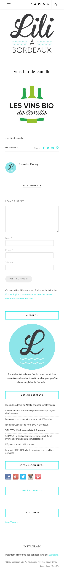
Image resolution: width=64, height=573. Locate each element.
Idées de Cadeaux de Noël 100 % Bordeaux (26, 425)
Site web (9, 262)
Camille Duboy (29, 164)
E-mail (9, 250)
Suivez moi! (54, 555)
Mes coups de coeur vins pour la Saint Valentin (28, 419)
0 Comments (11, 148)
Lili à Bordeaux (32, 491)
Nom (8, 238)
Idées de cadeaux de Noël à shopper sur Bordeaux (30, 405)
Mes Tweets (11, 522)
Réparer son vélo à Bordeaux (19, 445)
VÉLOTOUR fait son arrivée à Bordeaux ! (25, 430)
